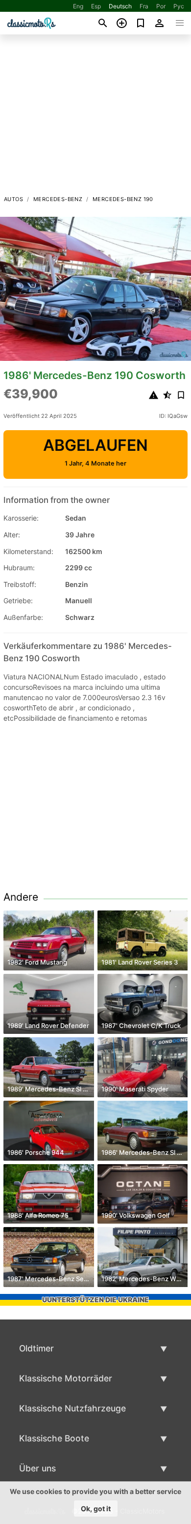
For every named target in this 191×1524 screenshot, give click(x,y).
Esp (96, 6)
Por (161, 6)
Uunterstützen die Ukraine (95, 1299)
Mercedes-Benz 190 (123, 199)
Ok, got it (96, 1508)
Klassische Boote (54, 1438)
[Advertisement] (95, 117)
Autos (13, 199)
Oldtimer (36, 1348)
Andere (20, 897)
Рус (178, 6)
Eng (78, 6)
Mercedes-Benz (57, 199)
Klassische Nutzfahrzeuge (72, 1408)
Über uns (37, 1468)
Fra (144, 6)
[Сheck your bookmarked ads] (140, 23)
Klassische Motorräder (65, 1378)
